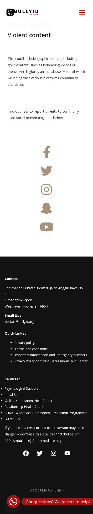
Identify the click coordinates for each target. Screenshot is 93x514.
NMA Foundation (52, 490)
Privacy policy (25, 342)
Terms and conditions (31, 349)
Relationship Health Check (24, 406)
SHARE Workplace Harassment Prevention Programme (46, 413)
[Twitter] (40, 453)
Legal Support (15, 394)
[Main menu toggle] (82, 12)
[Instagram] (54, 453)
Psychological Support (21, 388)
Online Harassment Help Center (28, 400)
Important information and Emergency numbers (51, 355)
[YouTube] (67, 453)
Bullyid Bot (13, 419)
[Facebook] (26, 453)
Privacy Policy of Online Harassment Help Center (51, 361)
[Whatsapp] (13, 501)
